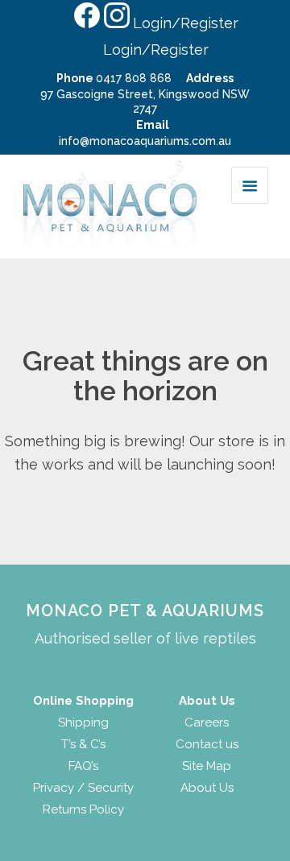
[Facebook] (86, 22)
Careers (206, 722)
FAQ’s (83, 766)
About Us (207, 787)
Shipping (83, 722)
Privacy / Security (83, 787)
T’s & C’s (83, 744)
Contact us (207, 744)
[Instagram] (116, 22)
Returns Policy (83, 809)
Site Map (206, 766)
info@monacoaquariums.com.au (145, 141)
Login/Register (185, 22)
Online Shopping (83, 700)
